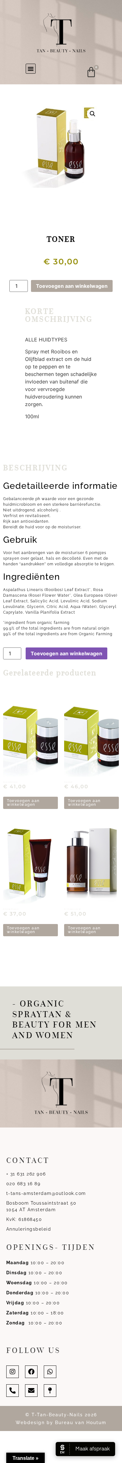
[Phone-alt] (12, 1390)
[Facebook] (31, 1371)
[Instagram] (12, 1371)
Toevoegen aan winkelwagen (72, 286)
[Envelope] (31, 1390)
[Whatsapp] (50, 1371)
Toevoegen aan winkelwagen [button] (23, 803)
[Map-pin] (50, 1390)
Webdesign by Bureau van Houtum (61, 1422)
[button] (31, 69)
